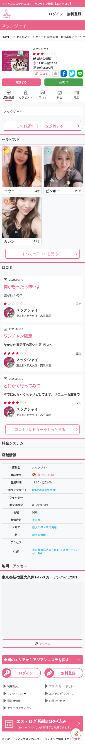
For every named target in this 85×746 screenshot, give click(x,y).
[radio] (35, 54)
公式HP (63, 82)
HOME (6, 37)
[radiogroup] (42, 54)
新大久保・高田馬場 (44, 527)
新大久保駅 (39, 534)
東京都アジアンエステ (30, 37)
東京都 (36, 520)
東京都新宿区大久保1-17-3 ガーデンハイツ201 (55, 551)
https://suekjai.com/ (44, 490)
